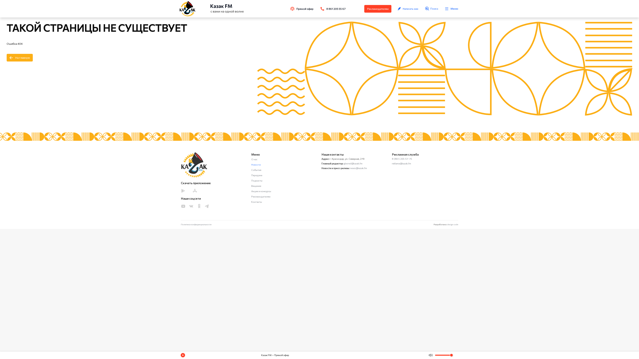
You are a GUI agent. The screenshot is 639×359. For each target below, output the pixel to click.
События (256, 170)
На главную (22, 57)
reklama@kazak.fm (401, 163)
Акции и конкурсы (261, 191)
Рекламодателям (378, 8)
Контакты (256, 201)
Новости (256, 164)
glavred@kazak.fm (353, 163)
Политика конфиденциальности (196, 224)
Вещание (256, 185)
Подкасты (256, 180)
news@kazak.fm (358, 168)
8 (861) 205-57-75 (402, 158)
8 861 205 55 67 (336, 8)
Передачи (256, 175)
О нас (254, 159)
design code (452, 224)
